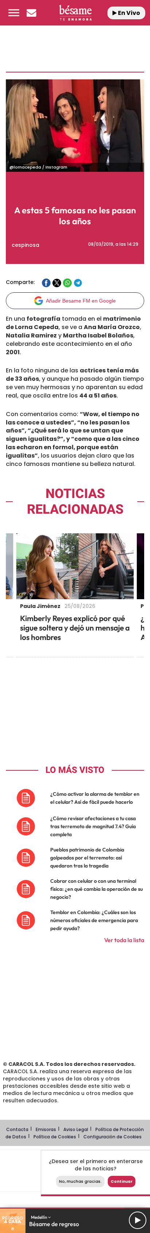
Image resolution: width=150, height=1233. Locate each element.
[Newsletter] (31, 12)
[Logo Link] (76, 13)
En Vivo (128, 13)
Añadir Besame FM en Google (81, 301)
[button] (14, 12)
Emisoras (46, 1129)
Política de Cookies (54, 1137)
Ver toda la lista (124, 940)
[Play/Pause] (137, 1220)
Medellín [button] (39, 1217)
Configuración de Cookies (112, 1137)
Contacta (17, 1129)
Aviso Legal (75, 1129)
